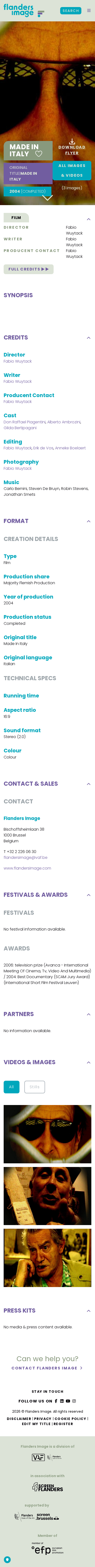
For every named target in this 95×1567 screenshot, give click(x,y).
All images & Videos (72, 170)
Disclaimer (19, 1418)
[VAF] (47, 1459)
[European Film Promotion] (47, 1550)
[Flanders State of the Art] (24, 1518)
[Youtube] (68, 1401)
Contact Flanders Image (44, 1368)
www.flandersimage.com (27, 868)
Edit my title (36, 1423)
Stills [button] (35, 1087)
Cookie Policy (70, 1418)
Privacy (43, 1418)
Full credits (25, 269)
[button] (88, 10)
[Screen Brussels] (47, 1518)
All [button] (11, 1087)
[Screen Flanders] (47, 1488)
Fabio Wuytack (74, 230)
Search (71, 10)
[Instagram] (74, 1401)
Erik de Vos (43, 448)
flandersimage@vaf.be (26, 857)
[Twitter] (62, 1401)
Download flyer (72, 150)
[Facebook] (56, 1401)
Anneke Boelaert (70, 448)
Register (63, 1423)
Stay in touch (47, 1391)
